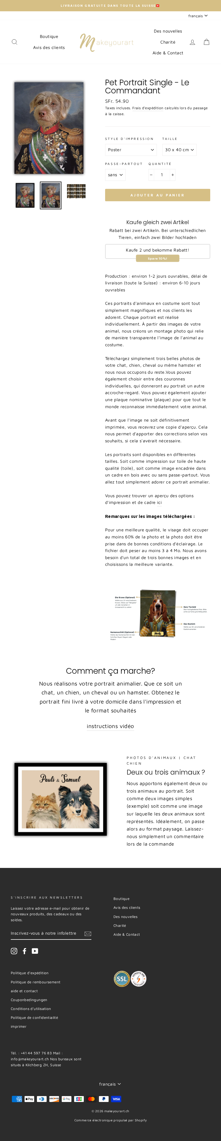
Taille (170, 139)
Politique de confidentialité (34, 1017)
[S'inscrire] (87, 933)
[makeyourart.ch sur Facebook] (24, 951)
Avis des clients (49, 47)
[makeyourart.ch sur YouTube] (35, 951)
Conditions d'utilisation (31, 1008)
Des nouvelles (168, 31)
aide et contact (24, 991)
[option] (110, 6)
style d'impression (129, 139)
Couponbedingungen (29, 1000)
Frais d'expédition (147, 108)
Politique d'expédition (30, 973)
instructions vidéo (110, 726)
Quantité (160, 164)
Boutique (49, 36)
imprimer (18, 1026)
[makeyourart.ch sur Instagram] (14, 951)
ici (159, 502)
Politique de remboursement (35, 982)
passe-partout (124, 164)
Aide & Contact (168, 52)
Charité (167, 42)
